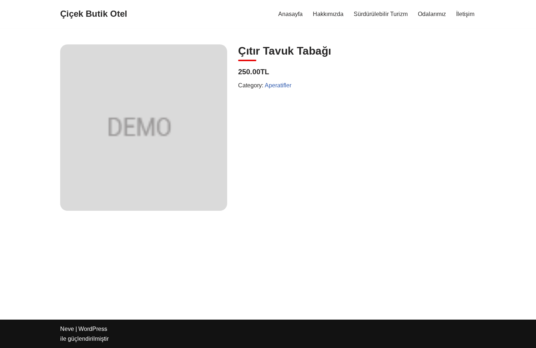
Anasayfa (290, 14)
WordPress (92, 329)
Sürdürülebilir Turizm (381, 14)
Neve (67, 329)
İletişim (465, 14)
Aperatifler (278, 85)
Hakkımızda (328, 14)
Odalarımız (432, 14)
